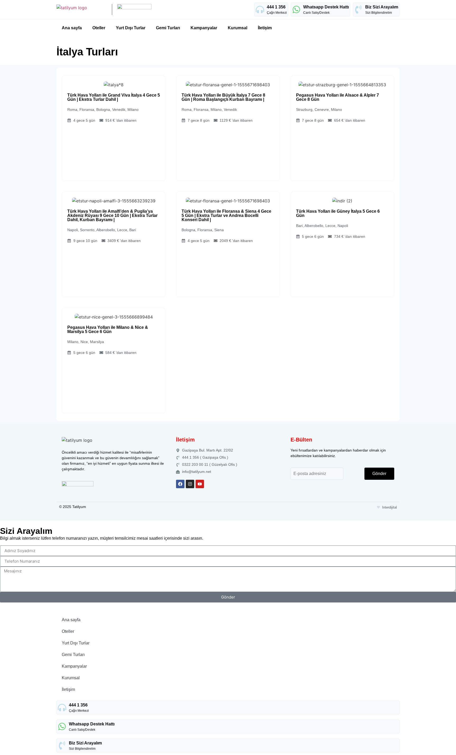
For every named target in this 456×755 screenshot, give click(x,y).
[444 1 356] (260, 9)
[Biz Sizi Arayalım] (358, 9)
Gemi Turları (168, 28)
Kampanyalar (204, 28)
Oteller (98, 28)
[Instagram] (190, 484)
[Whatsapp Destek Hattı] (296, 9)
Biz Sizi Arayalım (381, 7)
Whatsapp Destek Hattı (326, 7)
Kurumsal (237, 28)
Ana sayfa (72, 28)
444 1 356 (276, 7)
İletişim (265, 28)
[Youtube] (200, 484)
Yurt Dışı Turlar (130, 28)
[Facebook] (180, 484)
